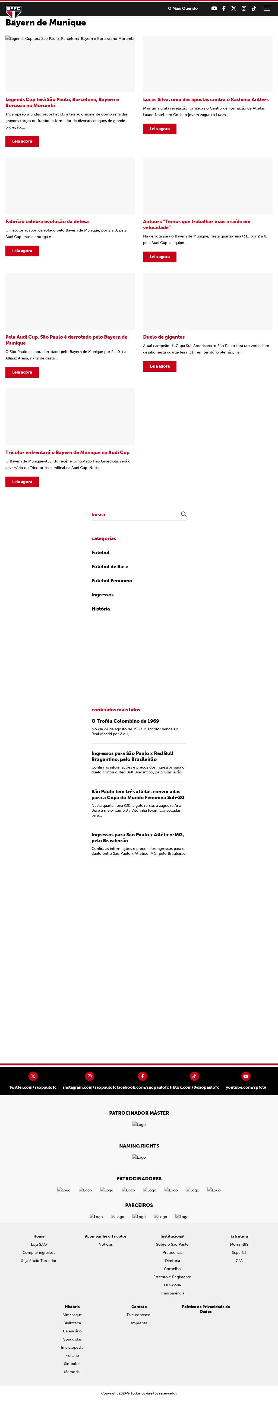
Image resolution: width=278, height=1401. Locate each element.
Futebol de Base (109, 567)
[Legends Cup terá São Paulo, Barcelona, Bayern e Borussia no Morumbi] (70, 91)
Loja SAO (39, 1244)
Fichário (72, 1355)
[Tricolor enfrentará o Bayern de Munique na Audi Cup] (70, 437)
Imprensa (139, 1323)
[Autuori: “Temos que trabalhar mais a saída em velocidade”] (208, 210)
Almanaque (72, 1315)
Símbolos (72, 1363)
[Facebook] (224, 8)
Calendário (72, 1331)
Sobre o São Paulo (172, 1244)
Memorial (72, 1372)
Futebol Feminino (111, 581)
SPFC (13, 13)
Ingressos (102, 595)
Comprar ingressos (39, 1252)
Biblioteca (72, 1323)
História (100, 609)
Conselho (172, 1269)
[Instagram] (244, 8)
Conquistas (72, 1339)
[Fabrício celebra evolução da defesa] (70, 210)
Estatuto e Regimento (172, 1277)
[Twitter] (233, 8)
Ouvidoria (172, 1285)
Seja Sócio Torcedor (38, 1260)
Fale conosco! (139, 1315)
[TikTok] (254, 8)
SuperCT (239, 1252)
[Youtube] (214, 8)
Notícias (106, 1244)
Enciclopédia (72, 1347)
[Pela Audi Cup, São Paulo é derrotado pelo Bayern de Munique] (70, 325)
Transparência (172, 1293)
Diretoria (172, 1260)
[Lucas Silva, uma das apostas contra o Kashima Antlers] (208, 91)
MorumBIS (239, 1244)
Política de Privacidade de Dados (206, 1309)
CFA (239, 1260)
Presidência (172, 1252)
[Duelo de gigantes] (208, 325)
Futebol (100, 552)
